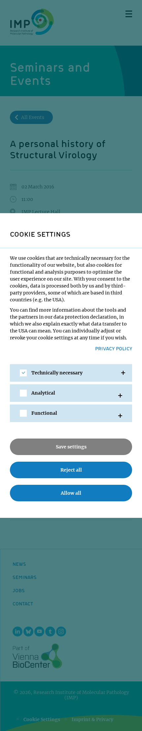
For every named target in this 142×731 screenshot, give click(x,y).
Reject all (71, 470)
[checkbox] (23, 372)
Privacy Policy (113, 348)
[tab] (71, 373)
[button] (71, 373)
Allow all (71, 493)
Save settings (71, 447)
